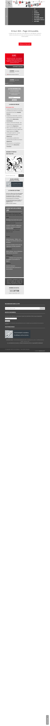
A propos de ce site (31, 339)
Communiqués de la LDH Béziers (12, 198)
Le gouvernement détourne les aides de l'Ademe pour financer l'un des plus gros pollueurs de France (15, 110)
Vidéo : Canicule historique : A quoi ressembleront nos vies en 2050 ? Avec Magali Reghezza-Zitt (14, 129)
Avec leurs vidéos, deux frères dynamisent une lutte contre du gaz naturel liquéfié (14, 194)
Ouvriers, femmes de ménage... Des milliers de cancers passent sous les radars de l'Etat (14, 124)
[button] (7, 74)
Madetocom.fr (42, 350)
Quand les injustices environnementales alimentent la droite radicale (13, 267)
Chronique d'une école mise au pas (14, 220)
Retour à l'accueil (25, 44)
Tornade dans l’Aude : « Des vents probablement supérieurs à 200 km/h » (14, 196)
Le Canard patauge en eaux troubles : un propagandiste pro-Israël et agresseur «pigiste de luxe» (14, 200)
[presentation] (5, 74)
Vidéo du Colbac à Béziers (11, 203)
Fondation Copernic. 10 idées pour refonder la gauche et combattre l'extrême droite (13, 227)
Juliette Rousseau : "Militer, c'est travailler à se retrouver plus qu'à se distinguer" (14, 241)
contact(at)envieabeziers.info (20, 339)
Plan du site (26, 341)
